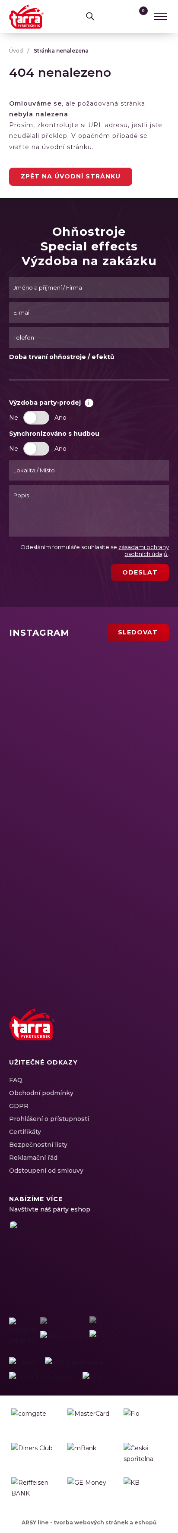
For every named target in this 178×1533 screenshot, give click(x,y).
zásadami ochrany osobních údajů (143, 550)
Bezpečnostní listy (38, 1145)
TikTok (160, 1033)
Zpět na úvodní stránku (71, 176)
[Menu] (160, 16)
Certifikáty (25, 1132)
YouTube (145, 1033)
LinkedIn (130, 1033)
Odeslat (140, 572)
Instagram (114, 1033)
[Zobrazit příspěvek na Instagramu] (61, 676)
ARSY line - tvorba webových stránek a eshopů (89, 1522)
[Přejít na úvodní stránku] (26, 16)
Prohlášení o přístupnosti (49, 1119)
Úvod (16, 50)
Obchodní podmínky (41, 1093)
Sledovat (138, 632)
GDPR (19, 1106)
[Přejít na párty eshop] (65, 1253)
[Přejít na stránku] (22, 1362)
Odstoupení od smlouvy (46, 1170)
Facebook (99, 1033)
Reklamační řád (33, 1157)
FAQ (15, 1080)
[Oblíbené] (122, 16)
